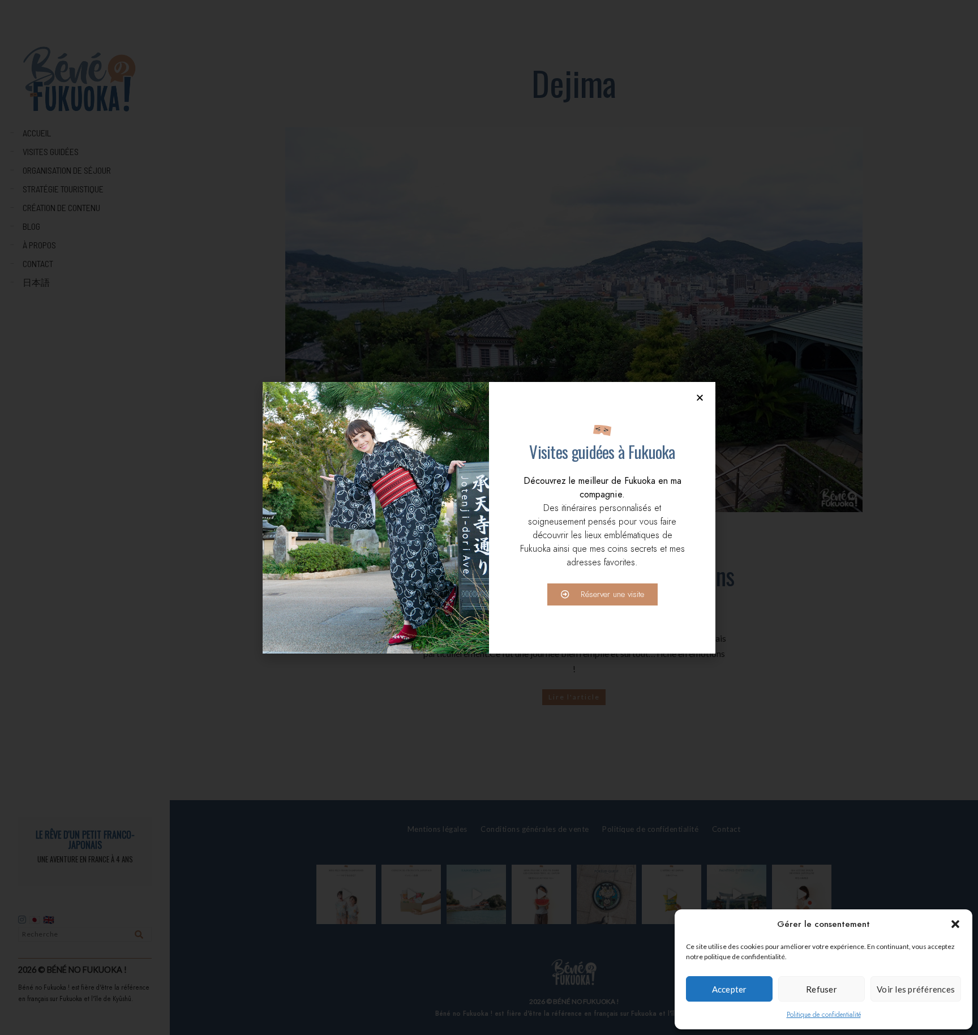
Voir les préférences (916, 989)
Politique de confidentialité (824, 1014)
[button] (955, 924)
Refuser (821, 989)
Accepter (729, 989)
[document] (489, 517)
